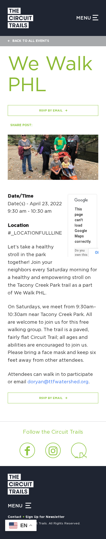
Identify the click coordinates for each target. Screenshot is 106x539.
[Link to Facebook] (27, 450)
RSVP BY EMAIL (51, 110)
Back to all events (30, 40)
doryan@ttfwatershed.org (58, 382)
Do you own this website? (81, 255)
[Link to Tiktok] (78, 450)
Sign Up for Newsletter (45, 516)
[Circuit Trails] (42, 18)
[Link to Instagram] (53, 450)
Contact (14, 516)
